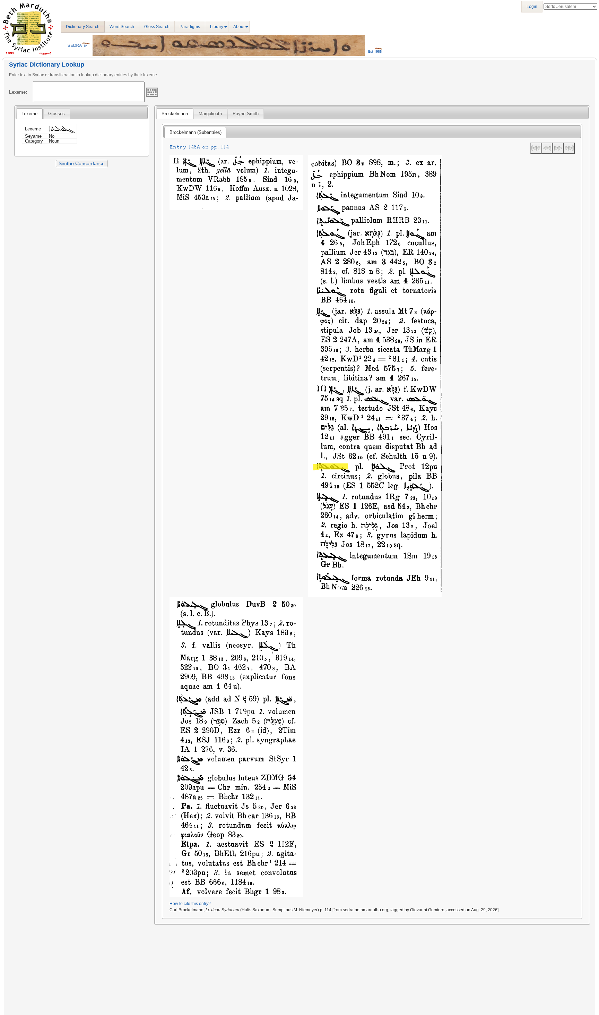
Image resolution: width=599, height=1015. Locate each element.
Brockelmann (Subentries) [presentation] (196, 132)
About (238, 26)
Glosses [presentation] (56, 113)
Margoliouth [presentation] (210, 113)
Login (532, 6)
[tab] (29, 113)
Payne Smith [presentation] (246, 113)
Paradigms (190, 26)
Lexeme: (18, 92)
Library (216, 26)
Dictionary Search (82, 26)
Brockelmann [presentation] (175, 113)
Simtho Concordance (82, 163)
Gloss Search (157, 26)
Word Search (122, 26)
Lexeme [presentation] (29, 113)
